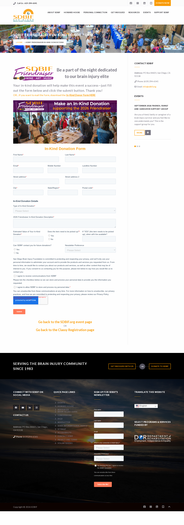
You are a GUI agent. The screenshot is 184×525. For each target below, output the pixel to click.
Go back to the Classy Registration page (65, 330)
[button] (135, 146)
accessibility (65, 433)
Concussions (65, 415)
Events (147, 12)
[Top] (169, 507)
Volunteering (65, 443)
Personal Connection (95, 12)
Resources (134, 12)
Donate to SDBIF (160, 366)
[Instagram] (137, 3)
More (139, 132)
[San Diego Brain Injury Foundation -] (23, 15)
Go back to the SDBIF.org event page (65, 322)
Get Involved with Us (122, 366)
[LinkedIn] (144, 3)
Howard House (72, 12)
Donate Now (162, 3)
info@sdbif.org (149, 86)
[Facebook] (130, 3)
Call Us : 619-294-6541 (27, 3)
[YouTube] (151, 3)
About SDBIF (54, 12)
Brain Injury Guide (67, 412)
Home (19, 42)
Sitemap (62, 429)
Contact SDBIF (65, 436)
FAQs (60, 419)
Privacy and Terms (67, 440)
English (143, 406)
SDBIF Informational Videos (72, 426)
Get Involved (118, 12)
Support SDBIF (161, 12)
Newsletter (64, 422)
